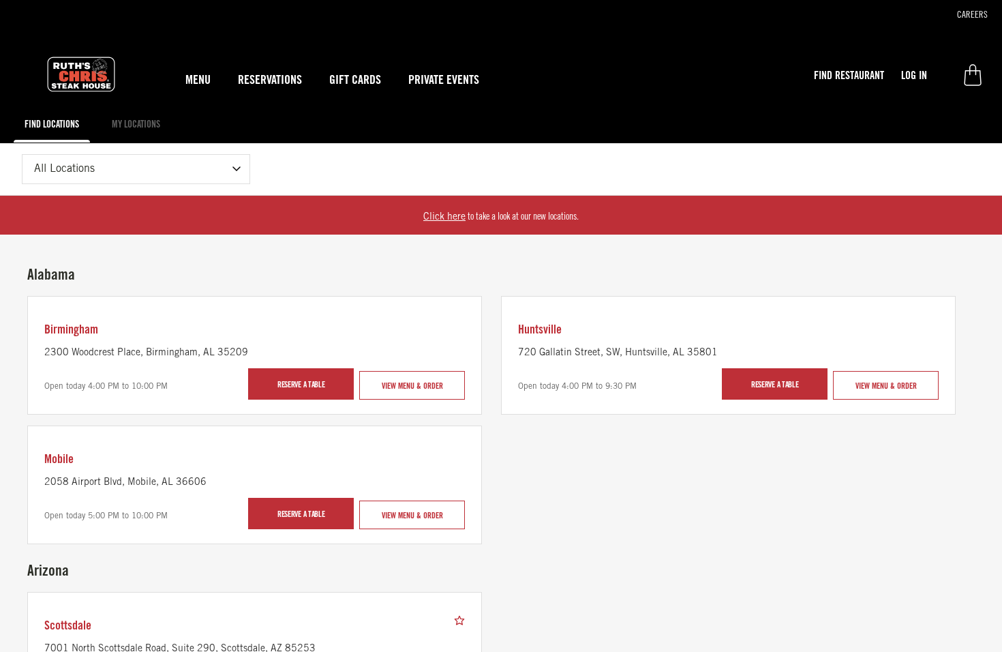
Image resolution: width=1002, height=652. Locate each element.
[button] (849, 75)
